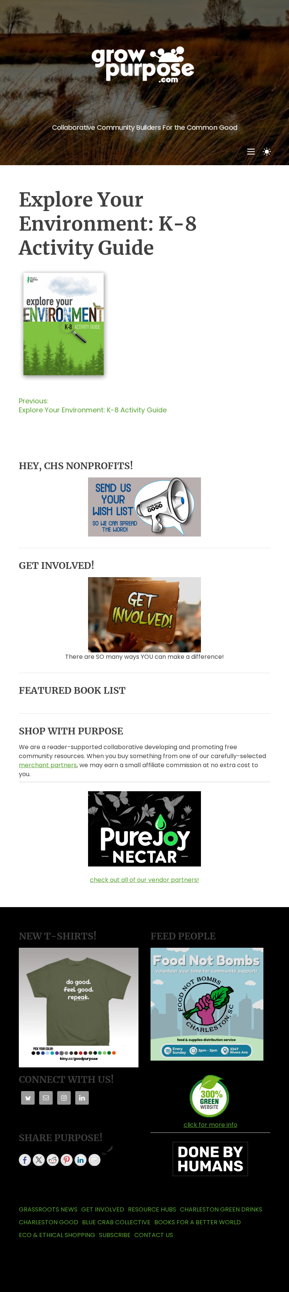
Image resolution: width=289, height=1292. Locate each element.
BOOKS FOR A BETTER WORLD (197, 1222)
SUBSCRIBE (115, 1235)
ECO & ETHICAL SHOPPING (57, 1235)
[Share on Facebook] (25, 1160)
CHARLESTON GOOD (48, 1222)
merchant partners (48, 765)
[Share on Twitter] (39, 1160)
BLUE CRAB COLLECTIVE (116, 1222)
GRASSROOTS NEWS (48, 1209)
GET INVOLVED (102, 1209)
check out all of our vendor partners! (144, 880)
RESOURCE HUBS (152, 1209)
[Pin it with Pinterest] (67, 1160)
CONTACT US (153, 1235)
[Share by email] (94, 1160)
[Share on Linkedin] (81, 1160)
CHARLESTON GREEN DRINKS (221, 1209)
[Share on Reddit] (53, 1160)
